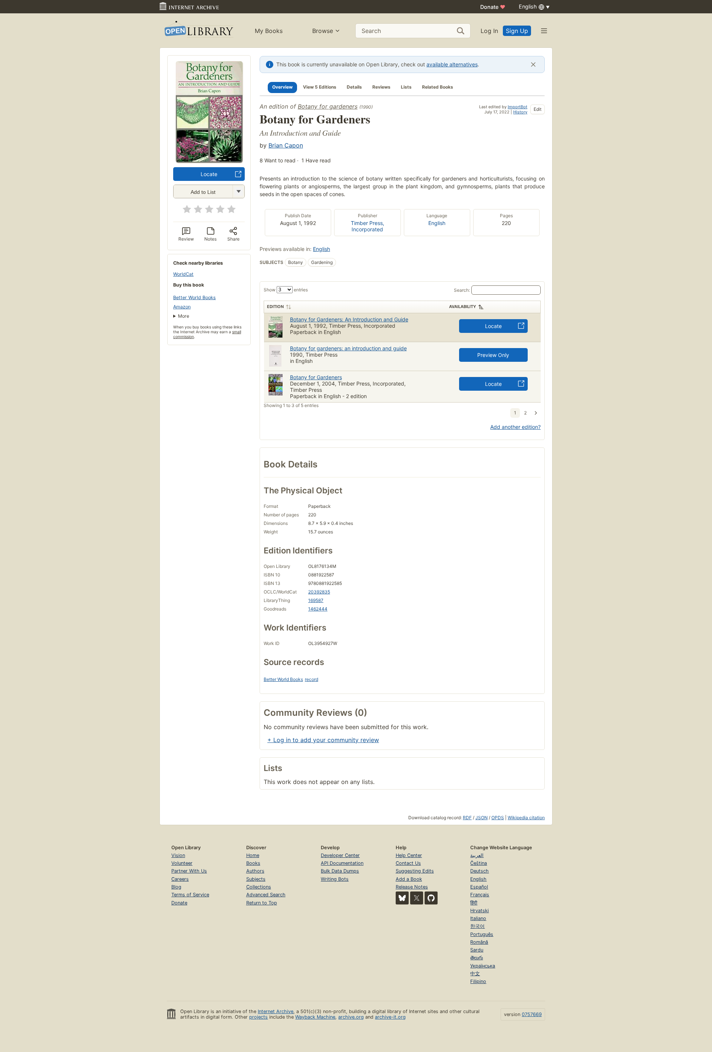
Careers (180, 879)
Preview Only (493, 355)
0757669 (532, 1014)
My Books (269, 30)
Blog (176, 887)
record (311, 679)
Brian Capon (285, 145)
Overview (282, 87)
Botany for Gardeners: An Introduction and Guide (349, 319)
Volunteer (181, 863)
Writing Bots (335, 879)
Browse (322, 30)
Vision (178, 855)
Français (479, 894)
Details (354, 87)
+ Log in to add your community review (323, 740)
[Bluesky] (402, 897)
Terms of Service (190, 894)
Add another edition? (515, 427)
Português (481, 934)
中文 (475, 973)
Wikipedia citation (526, 817)
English (436, 223)
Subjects (256, 879)
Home (252, 855)
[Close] (533, 64)
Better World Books (194, 297)
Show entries (286, 289)
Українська (482, 966)
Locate (209, 174)
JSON (481, 817)
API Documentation (342, 863)
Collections (258, 887)
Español (479, 887)
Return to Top (261, 903)
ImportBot (517, 106)
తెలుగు (476, 957)
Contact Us (408, 863)
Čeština (478, 863)
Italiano (478, 918)
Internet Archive (275, 1011)
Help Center (409, 855)
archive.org (351, 1017)
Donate (492, 7)
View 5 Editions (319, 87)
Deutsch (479, 871)
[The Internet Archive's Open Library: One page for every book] (198, 30)
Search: (462, 290)
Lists (406, 87)
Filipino (478, 981)
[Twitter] (416, 897)
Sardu (476, 950)
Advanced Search (266, 894)
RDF (467, 817)
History (520, 112)
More (183, 316)
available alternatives (452, 64)
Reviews (381, 87)
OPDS (497, 817)
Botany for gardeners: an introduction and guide (348, 348)
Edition (275, 306)
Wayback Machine (315, 1017)
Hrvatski (479, 910)
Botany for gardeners (327, 106)
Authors (255, 871)
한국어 (477, 926)
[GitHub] (431, 897)
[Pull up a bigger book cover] (209, 160)
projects (258, 1017)
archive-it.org (390, 1017)
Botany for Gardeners (316, 377)
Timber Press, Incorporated (367, 226)
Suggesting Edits (415, 871)
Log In (489, 30)
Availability (462, 306)
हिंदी (473, 903)
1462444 (317, 609)
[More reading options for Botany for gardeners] (238, 191)
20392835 (319, 592)
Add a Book (409, 879)
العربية (477, 855)
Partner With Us (189, 871)
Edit (537, 109)
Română (479, 942)
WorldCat (183, 274)
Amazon (182, 307)
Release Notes (412, 887)
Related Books (437, 87)
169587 (315, 600)
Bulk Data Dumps (340, 871)
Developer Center (340, 855)
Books (253, 863)
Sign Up (517, 30)
